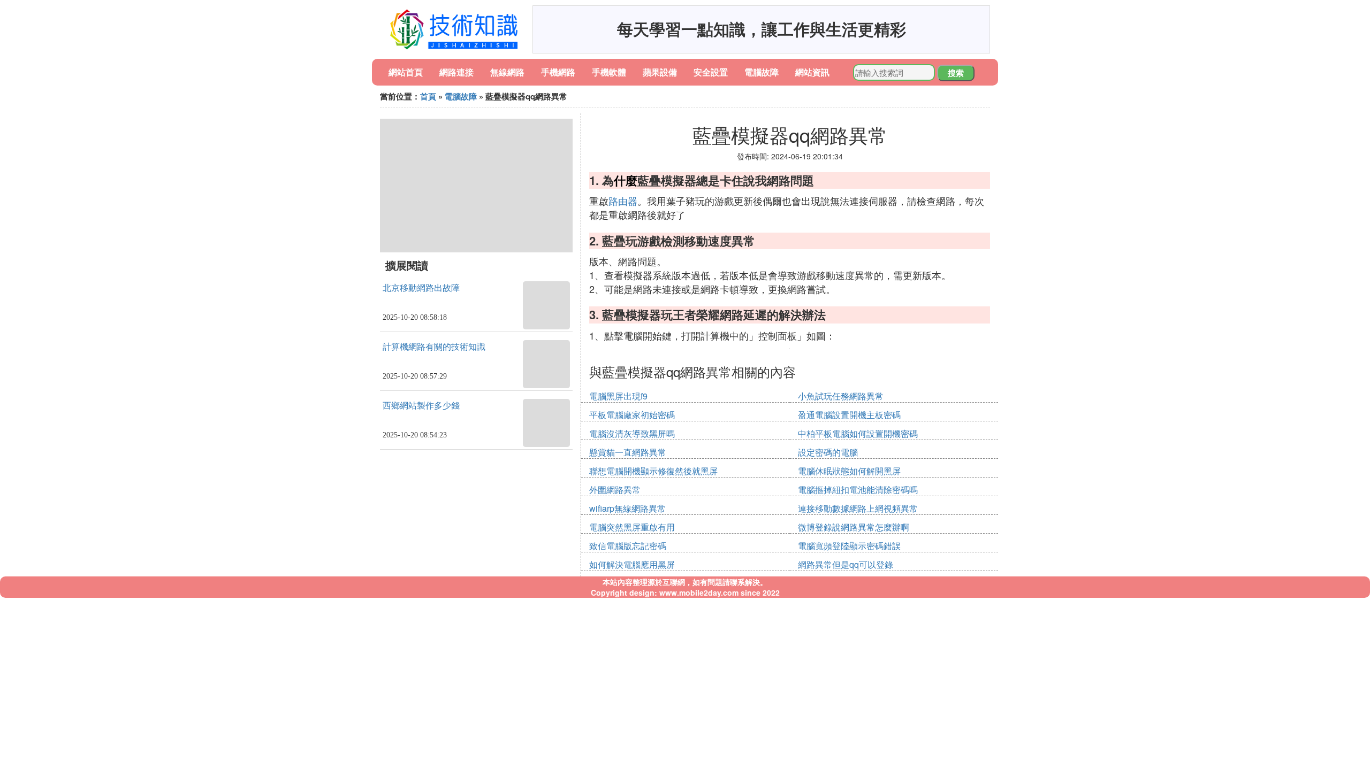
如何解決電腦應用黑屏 (632, 564)
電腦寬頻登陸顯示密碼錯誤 (849, 546)
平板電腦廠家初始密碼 (632, 415)
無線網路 (507, 72)
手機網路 (558, 72)
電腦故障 (761, 72)
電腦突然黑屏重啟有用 (632, 527)
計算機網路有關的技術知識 (434, 346)
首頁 (428, 96)
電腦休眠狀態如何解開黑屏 (849, 471)
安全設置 (711, 72)
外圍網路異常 (615, 489)
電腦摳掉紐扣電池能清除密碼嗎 (858, 489)
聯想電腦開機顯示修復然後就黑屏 (653, 471)
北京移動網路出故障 (421, 287)
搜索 (956, 73)
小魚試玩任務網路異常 (841, 396)
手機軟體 (609, 72)
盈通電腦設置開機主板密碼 (849, 415)
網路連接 (456, 72)
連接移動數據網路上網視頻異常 (858, 508)
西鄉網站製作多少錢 (421, 405)
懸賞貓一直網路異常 (627, 452)
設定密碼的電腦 (828, 452)
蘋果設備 (660, 72)
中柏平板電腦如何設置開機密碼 (858, 433)
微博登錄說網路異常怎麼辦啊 (853, 527)
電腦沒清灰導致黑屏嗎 (632, 433)
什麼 (625, 180)
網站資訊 (812, 72)
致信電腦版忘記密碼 (627, 546)
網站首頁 (406, 72)
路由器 (622, 200)
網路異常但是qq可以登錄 (845, 564)
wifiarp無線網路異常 (627, 508)
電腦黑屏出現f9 (618, 396)
